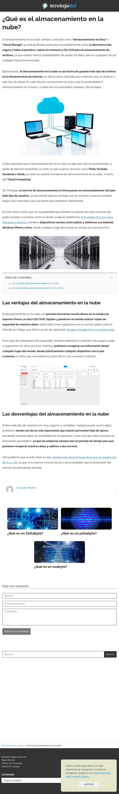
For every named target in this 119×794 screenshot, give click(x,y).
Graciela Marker (26, 487)
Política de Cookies (10, 766)
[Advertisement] (59, 696)
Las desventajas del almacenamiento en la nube (37, 288)
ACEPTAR (89, 784)
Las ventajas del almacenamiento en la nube (35, 283)
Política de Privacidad (11, 763)
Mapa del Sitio (8, 760)
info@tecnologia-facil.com (13, 757)
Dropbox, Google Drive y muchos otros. (91, 329)
